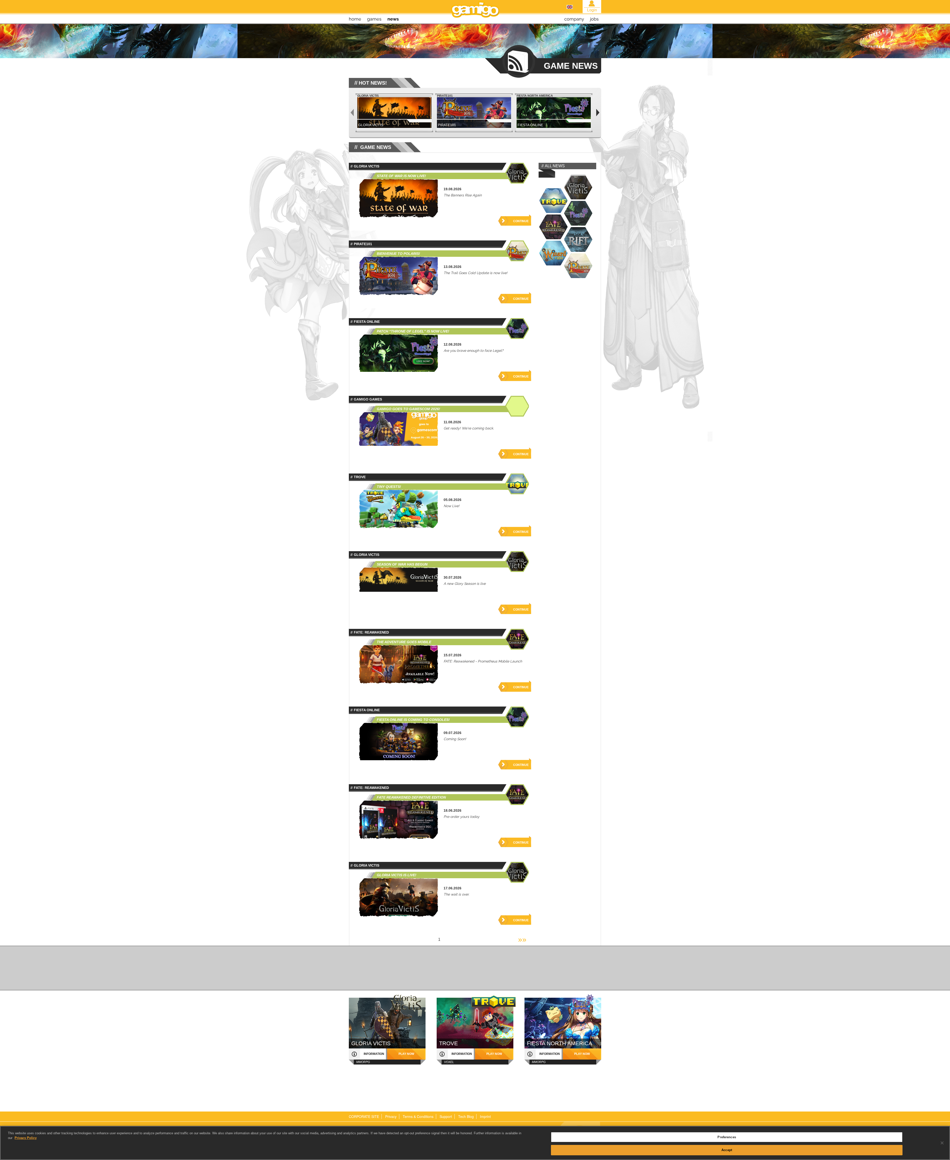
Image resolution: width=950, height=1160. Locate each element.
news (393, 19)
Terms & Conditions (418, 1116)
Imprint (485, 1116)
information (374, 1054)
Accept (726, 1150)
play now (406, 1054)
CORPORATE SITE (364, 1116)
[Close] (942, 1142)
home (355, 19)
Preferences (726, 1137)
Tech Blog (466, 1116)
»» (522, 939)
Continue (521, 221)
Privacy (391, 1116)
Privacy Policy (26, 1138)
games (374, 19)
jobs (594, 19)
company (574, 19)
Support (446, 1116)
